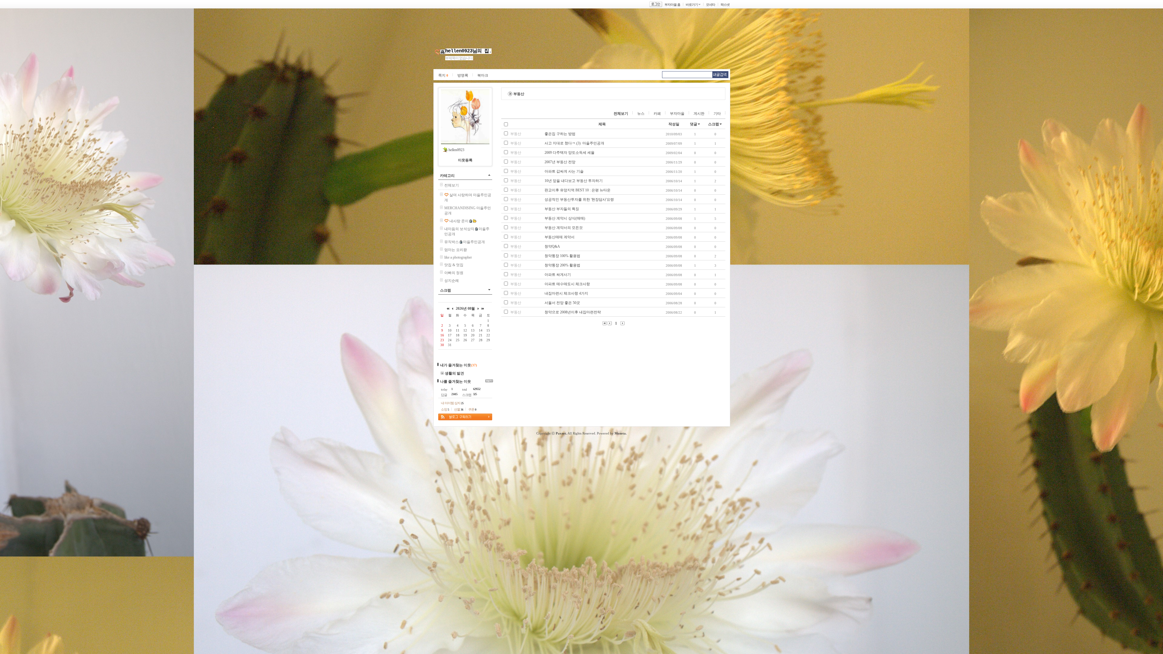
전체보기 (451, 185)
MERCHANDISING (459, 208)
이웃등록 (465, 160)
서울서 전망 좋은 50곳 (562, 303)
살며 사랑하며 (460, 195)
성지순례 (451, 281)
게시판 (699, 113)
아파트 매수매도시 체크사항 (567, 284)
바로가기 (692, 4)
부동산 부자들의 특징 (562, 209)
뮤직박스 (451, 242)
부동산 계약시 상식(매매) (565, 218)
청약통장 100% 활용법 (562, 256)
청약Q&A (552, 246)
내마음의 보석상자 (459, 229)
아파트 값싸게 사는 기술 (564, 171)
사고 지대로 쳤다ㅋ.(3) (563, 143)
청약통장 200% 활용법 (562, 265)
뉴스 (640, 113)
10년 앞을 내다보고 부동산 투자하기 (574, 181)
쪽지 (443, 75)
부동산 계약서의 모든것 (564, 228)
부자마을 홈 (672, 4)
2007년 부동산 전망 (560, 162)
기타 (717, 113)
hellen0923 (456, 150)
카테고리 (447, 175)
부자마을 (677, 113)
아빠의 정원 (453, 273)
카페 (657, 113)
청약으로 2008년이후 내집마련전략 (573, 312)
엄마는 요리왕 (455, 250)
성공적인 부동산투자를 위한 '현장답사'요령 (579, 199)
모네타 (710, 4)
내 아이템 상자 (452, 403)
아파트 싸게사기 (558, 274)
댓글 (693, 124)
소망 (445, 409)
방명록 (462, 75)
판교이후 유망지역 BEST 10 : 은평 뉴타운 (578, 190)
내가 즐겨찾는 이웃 (455, 365)
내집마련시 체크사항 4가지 (566, 293)
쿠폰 (472, 409)
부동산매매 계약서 (560, 237)
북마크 (482, 75)
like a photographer (458, 257)
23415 (454, 394)
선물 (458, 409)
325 (475, 394)
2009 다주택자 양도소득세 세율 (570, 152)
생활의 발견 (454, 373)
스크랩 (445, 290)
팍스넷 (725, 4)
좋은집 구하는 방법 (560, 134)
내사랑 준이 (459, 221)
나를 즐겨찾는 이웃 (455, 381)
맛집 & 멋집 (453, 265)
